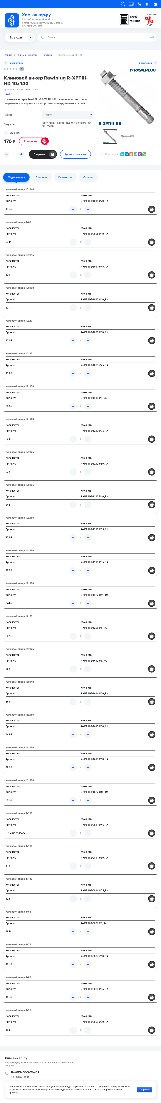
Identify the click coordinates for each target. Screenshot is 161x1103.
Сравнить (14, 132)
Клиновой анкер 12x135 (20, 484)
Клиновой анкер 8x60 (18, 222)
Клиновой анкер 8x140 (19, 878)
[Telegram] (135, 154)
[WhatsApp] (144, 154)
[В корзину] (151, 209)
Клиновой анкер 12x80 (19, 616)
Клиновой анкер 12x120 (20, 419)
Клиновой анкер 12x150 (20, 517)
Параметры (65, 177)
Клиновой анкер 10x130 (20, 287)
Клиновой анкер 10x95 (19, 353)
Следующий (146, 63)
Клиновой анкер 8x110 (19, 813)
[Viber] (140, 154)
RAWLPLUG (10, 94)
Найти (152, 37)
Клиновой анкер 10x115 (20, 255)
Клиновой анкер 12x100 (20, 386)
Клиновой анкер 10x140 (20, 189)
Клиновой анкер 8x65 (18, 911)
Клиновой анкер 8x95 (18, 1010)
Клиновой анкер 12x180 (20, 550)
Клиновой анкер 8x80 (18, 977)
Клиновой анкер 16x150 (20, 714)
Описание (41, 177)
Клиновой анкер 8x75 (18, 944)
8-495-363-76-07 (25, 1072)
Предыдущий (15, 63)
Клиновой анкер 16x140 (20, 681)
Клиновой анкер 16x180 (20, 747)
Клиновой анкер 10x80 (19, 320)
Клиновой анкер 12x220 (20, 583)
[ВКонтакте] (127, 154)
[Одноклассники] (131, 154)
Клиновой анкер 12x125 (20, 452)
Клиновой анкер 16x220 (20, 780)
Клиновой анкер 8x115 (19, 846)
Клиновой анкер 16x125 (20, 649)
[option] (127, 97)
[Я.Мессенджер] (122, 154)
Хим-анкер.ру (36, 14)
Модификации (16, 177)
